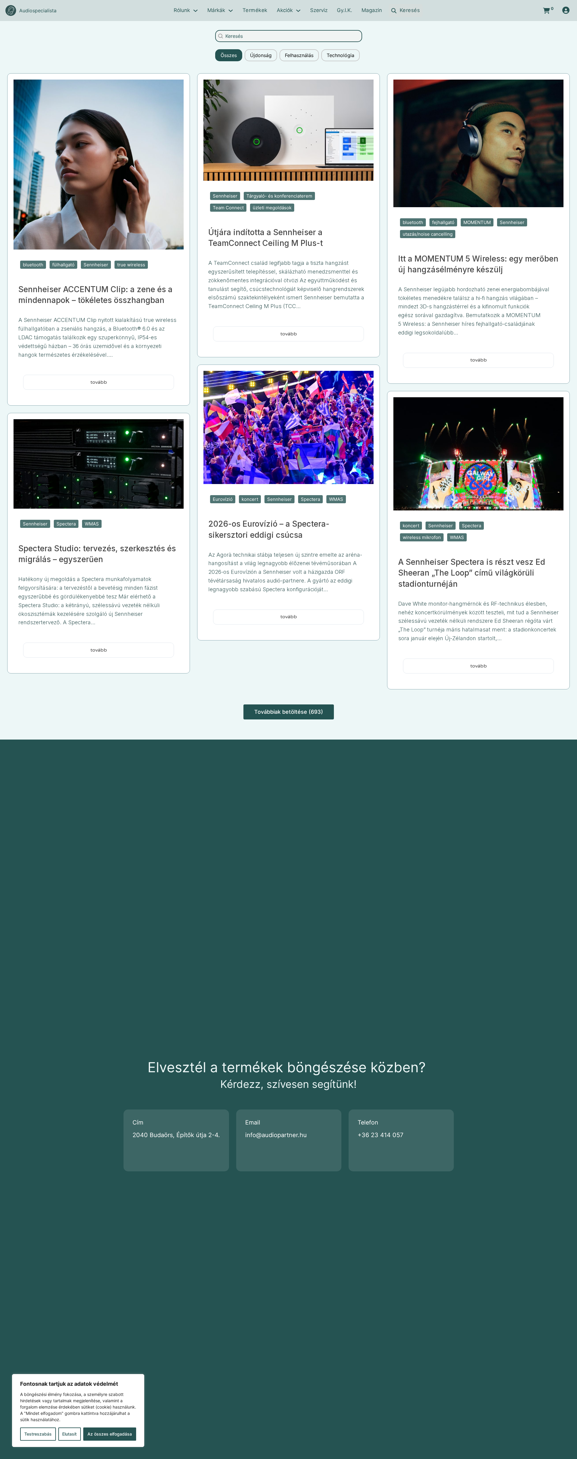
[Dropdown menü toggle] (195, 10)
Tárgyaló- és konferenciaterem (279, 196)
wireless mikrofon (422, 537)
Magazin (372, 10)
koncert (250, 499)
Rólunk (182, 10)
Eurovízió (223, 499)
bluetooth (33, 265)
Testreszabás (38, 1433)
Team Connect (228, 207)
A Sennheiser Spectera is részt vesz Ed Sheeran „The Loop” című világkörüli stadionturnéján (471, 573)
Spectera (310, 499)
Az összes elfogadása (109, 1433)
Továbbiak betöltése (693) (288, 712)
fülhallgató (63, 265)
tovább (98, 382)
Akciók (285, 10)
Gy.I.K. (344, 10)
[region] (78, 1410)
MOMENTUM (477, 222)
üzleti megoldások (272, 207)
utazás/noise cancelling (428, 234)
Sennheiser (96, 265)
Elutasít (69, 1433)
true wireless (131, 265)
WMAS (336, 499)
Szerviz (319, 10)
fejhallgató (443, 222)
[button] (228, 55)
